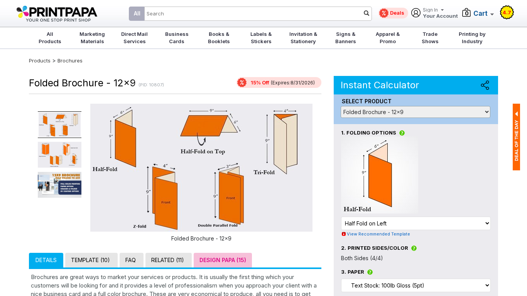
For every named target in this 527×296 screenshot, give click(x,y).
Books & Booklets (219, 37)
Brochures (70, 60)
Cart (480, 13)
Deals (397, 13)
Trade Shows (430, 37)
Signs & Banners (345, 37)
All (137, 13)
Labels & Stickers (261, 37)
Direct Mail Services (134, 37)
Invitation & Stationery (303, 37)
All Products (50, 37)
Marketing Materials (92, 37)
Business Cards (177, 37)
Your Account (440, 13)
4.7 (507, 12)
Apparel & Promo (388, 37)
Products (40, 60)
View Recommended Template (378, 234)
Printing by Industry (472, 37)
